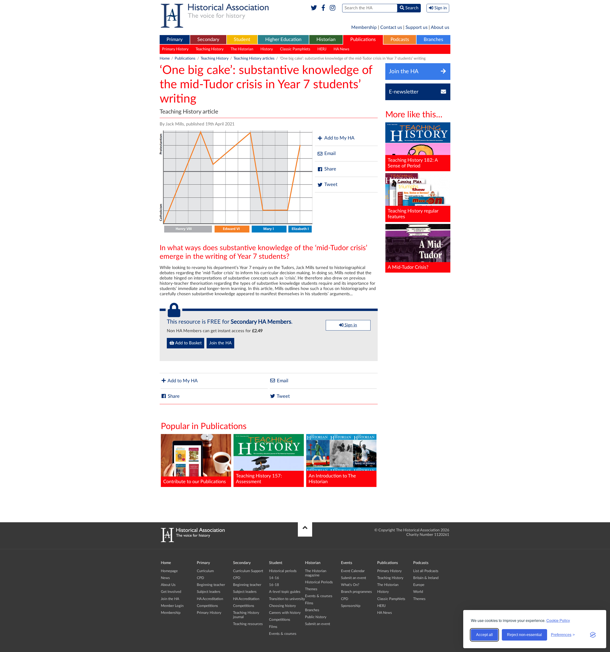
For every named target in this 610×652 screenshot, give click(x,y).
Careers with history (285, 613)
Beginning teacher (211, 585)
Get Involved (171, 592)
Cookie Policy (558, 620)
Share (330, 169)
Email (330, 153)
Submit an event (317, 624)
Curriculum (205, 571)
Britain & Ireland (425, 578)
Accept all (484, 635)
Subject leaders (208, 592)
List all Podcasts (425, 571)
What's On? (350, 585)
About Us (168, 585)
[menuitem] (174, 40)
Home (165, 58)
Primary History (175, 49)
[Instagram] (333, 8)
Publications (363, 39)
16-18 (274, 585)
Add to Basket (188, 343)
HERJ (321, 49)
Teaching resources (248, 624)
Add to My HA (339, 138)
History (266, 49)
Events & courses (282, 634)
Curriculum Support (248, 571)
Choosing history (282, 606)
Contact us (391, 27)
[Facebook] (323, 8)
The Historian (242, 49)
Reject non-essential (524, 635)
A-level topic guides (284, 592)
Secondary (208, 39)
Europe (418, 585)
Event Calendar (353, 571)
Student (242, 39)
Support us (416, 27)
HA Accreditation (210, 599)
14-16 (274, 578)
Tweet (330, 184)
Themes (311, 589)
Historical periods (283, 571)
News (165, 578)
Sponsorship (350, 606)
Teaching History (210, 49)
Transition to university (287, 599)
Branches (433, 39)
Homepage (169, 571)
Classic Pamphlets (295, 49)
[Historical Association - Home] (193, 541)
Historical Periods (319, 582)
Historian (326, 39)
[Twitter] (314, 8)
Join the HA (220, 343)
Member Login (172, 606)
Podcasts (400, 39)
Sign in (350, 325)
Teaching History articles (254, 58)
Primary (175, 39)
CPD (200, 578)
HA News (341, 49)
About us (440, 27)
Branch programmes (356, 592)
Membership (364, 27)
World (418, 592)
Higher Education (283, 39)
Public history (315, 617)
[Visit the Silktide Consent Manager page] (593, 635)
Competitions (207, 606)
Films (273, 627)
